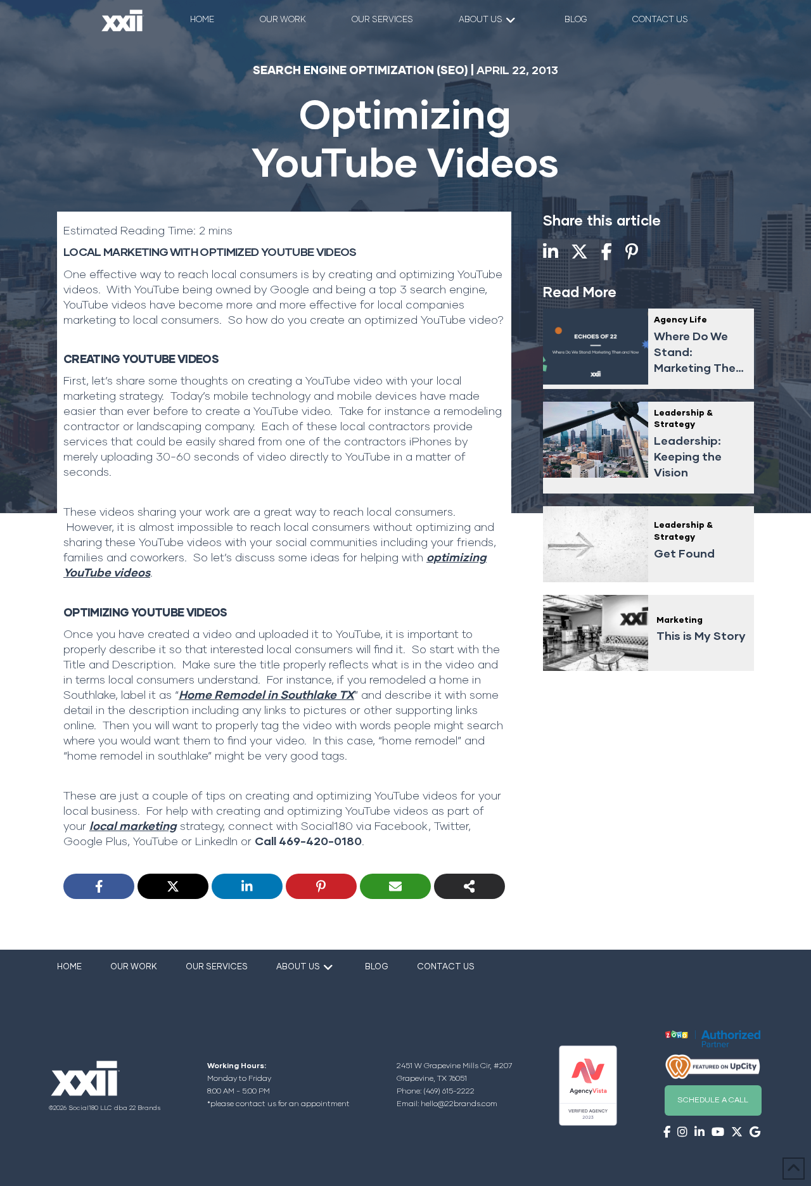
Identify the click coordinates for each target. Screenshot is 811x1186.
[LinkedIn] (247, 886)
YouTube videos (180, 543)
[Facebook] (98, 886)
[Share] (469, 886)
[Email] (395, 886)
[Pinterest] (321, 886)
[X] (172, 886)
